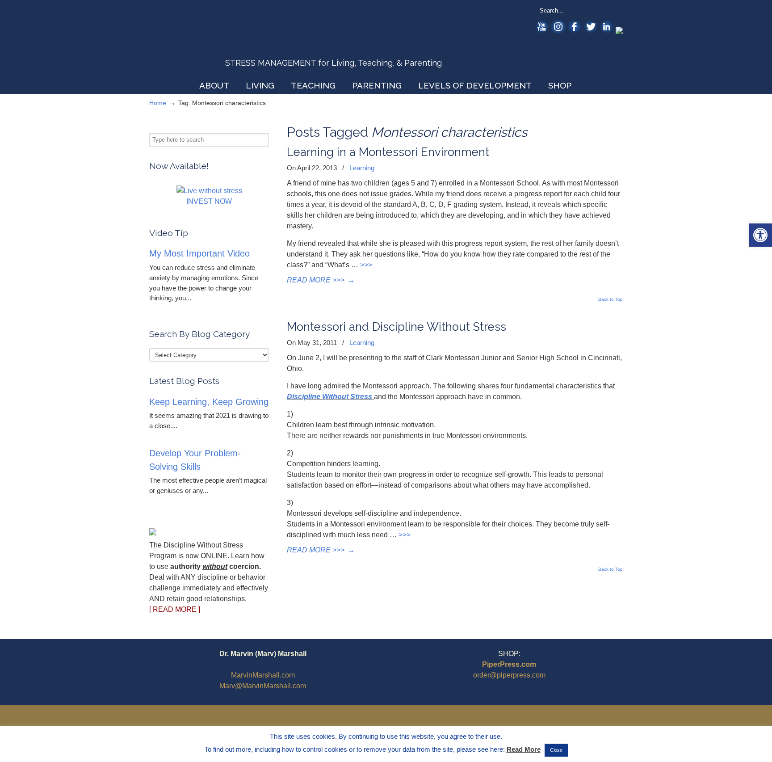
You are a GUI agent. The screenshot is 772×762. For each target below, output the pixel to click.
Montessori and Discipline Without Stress (396, 326)
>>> (366, 265)
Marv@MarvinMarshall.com (262, 686)
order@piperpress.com (509, 675)
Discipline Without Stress (329, 396)
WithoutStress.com (213, 41)
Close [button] (556, 750)
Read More (524, 749)
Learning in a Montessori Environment (388, 152)
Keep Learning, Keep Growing (209, 402)
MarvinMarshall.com (263, 675)
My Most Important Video (199, 253)
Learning (361, 168)
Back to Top (610, 299)
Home (157, 102)
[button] (760, 235)
